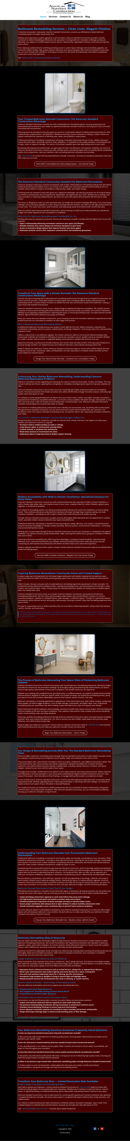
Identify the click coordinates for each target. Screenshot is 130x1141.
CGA (62, 1125)
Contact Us (65, 17)
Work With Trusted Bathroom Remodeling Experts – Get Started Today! (65, 164)
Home (43, 17)
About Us (78, 17)
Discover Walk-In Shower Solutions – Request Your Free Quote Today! (65, 555)
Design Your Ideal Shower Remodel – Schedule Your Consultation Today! (65, 358)
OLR (57, 1125)
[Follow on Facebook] (95, 1128)
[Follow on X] (98, 1128)
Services (53, 17)
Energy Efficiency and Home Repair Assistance (38, 994)
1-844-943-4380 (27, 58)
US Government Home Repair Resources (36, 989)
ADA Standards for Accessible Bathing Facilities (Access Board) (44, 991)
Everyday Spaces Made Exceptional (47, 58)
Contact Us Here (41, 1109)
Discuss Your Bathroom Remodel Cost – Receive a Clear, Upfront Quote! (65, 920)
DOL (67, 1125)
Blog (87, 17)
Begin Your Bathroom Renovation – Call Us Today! (65, 733)
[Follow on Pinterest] (102, 1128)
